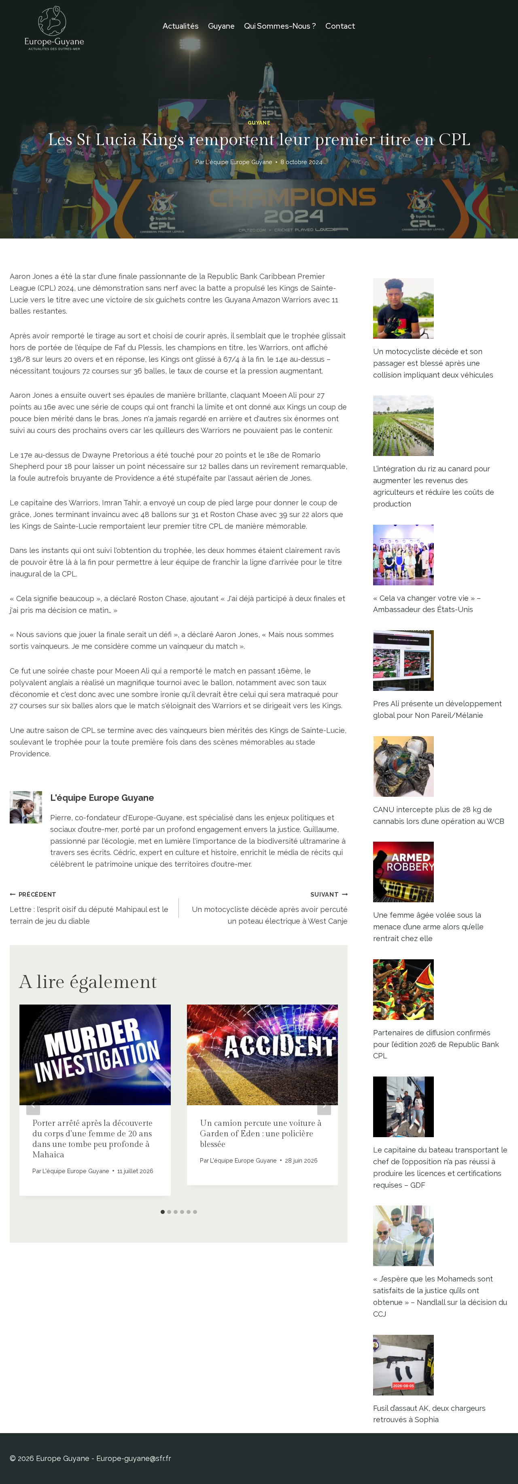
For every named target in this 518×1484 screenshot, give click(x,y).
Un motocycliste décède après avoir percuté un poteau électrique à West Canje (270, 908)
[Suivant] (324, 1104)
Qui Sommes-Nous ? (280, 26)
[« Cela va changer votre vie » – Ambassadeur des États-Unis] (440, 555)
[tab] (163, 1212)
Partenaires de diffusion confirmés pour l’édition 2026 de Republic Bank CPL (436, 1044)
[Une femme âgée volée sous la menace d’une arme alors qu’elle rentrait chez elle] (440, 872)
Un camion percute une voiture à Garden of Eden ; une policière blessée (261, 1134)
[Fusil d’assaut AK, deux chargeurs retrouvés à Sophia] (440, 1365)
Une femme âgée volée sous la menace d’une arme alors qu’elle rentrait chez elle (428, 927)
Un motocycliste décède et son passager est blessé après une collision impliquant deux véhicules (433, 363)
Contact (340, 26)
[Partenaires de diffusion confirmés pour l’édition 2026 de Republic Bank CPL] (440, 989)
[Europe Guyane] (54, 26)
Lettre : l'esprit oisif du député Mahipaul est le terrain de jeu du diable (89, 908)
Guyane (221, 26)
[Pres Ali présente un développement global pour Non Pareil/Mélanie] (440, 660)
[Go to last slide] (33, 1104)
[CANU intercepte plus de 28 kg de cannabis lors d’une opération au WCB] (440, 766)
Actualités (181, 26)
